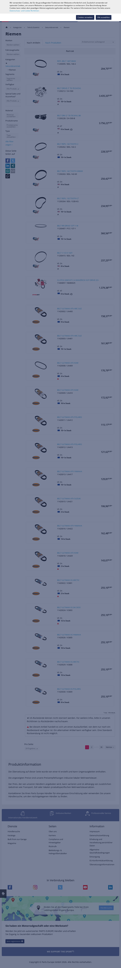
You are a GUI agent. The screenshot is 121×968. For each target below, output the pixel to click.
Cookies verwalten (85, 17)
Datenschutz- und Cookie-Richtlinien (24, 10)
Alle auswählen (103, 17)
